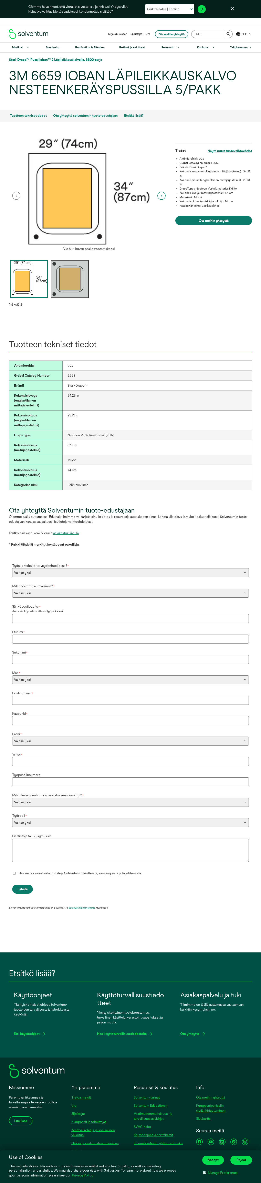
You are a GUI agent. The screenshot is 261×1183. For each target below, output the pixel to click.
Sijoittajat (136, 34)
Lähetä (23, 889)
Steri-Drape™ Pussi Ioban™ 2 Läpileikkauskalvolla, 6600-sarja (55, 60)
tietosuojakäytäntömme (82, 907)
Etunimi (18, 632)
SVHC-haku (142, 1127)
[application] (89, 191)
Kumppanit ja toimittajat (88, 1122)
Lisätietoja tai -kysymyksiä (31, 836)
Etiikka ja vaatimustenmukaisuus (95, 1143)
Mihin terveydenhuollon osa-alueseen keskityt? (48, 795)
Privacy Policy (82, 1175)
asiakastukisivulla (66, 533)
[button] (220, 1173)
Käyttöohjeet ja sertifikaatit (153, 1135)
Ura (148, 34)
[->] (202, 9)
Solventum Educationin (150, 1106)
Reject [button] (241, 1160)
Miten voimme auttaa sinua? (33, 586)
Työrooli (19, 816)
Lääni (17, 734)
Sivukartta (203, 1119)
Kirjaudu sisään (117, 34)
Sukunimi (20, 652)
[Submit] (228, 34)
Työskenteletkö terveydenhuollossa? (40, 566)
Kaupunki (20, 714)
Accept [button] (213, 1160)
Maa (16, 673)
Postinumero (22, 693)
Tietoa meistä (81, 1097)
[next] (161, 196)
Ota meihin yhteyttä (210, 1097)
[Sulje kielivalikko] (232, 8)
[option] (89, 195)
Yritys (17, 754)
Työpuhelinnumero (26, 775)
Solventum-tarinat (147, 1097)
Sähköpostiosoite (26, 606)
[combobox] (211, 34)
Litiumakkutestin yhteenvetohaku (158, 1143)
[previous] (16, 196)
